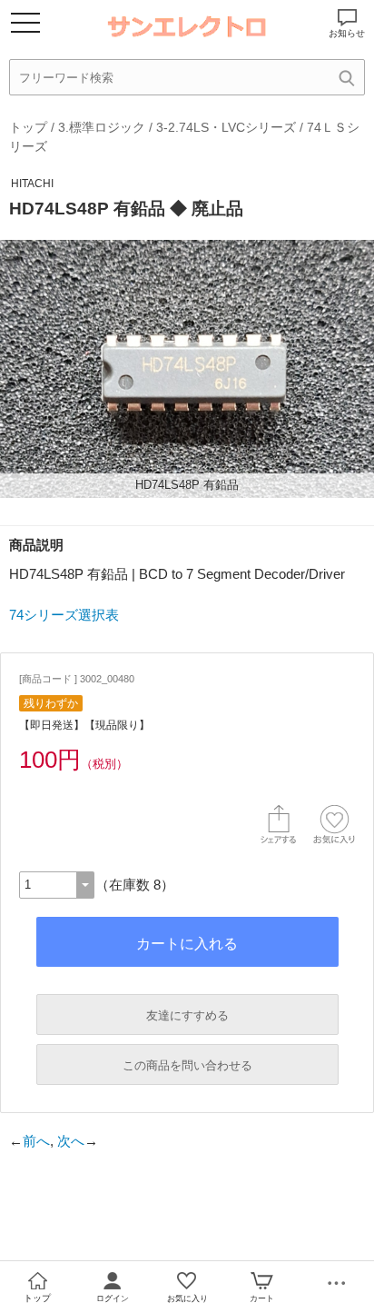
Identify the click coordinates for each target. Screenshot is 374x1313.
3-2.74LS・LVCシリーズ (226, 127)
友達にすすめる (187, 1015)
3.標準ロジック (101, 127)
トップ (28, 127)
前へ (36, 1141)
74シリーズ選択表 (64, 614)
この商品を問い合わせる (187, 1065)
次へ (70, 1141)
